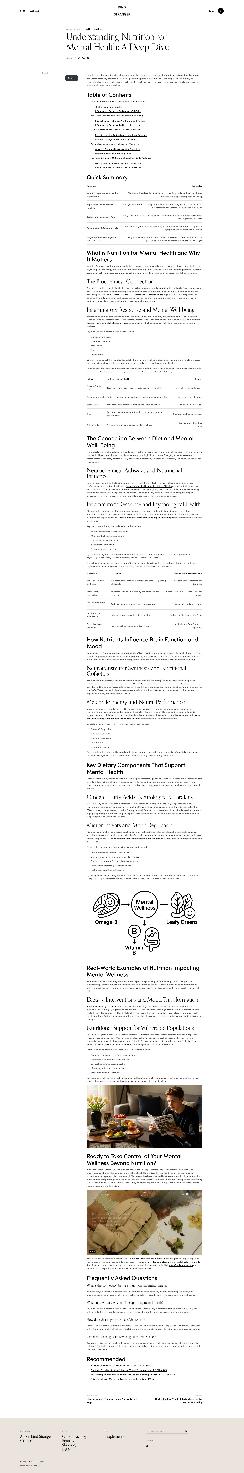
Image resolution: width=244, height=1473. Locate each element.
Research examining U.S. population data (107, 1006)
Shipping (69, 1445)
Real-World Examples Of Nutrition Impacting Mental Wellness (121, 157)
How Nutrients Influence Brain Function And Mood (115, 129)
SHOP (23, 10)
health (87, 29)
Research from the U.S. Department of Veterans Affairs (136, 294)
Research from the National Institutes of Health (149, 486)
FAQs (66, 1449)
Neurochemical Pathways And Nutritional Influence (120, 120)
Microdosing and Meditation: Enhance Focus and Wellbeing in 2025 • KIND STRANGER (133, 1374)
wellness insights (191, 1261)
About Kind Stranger (36, 1436)
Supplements (114, 1436)
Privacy (23, 1461)
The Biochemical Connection (109, 106)
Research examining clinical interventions (158, 806)
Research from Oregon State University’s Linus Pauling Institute (136, 683)
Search (45, 73)
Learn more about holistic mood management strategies (146, 517)
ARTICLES (34, 10)
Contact (26, 1440)
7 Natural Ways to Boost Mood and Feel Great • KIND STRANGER (122, 1365)
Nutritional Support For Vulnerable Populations (118, 167)
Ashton (99, 29)
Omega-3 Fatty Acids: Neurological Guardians (117, 149)
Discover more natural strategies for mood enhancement (114, 322)
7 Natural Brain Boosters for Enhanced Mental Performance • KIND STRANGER (129, 1370)
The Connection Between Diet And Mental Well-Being (117, 115)
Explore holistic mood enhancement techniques (110, 1044)
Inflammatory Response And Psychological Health (119, 125)
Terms (31, 1461)
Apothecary (41, 1461)
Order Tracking (74, 1436)
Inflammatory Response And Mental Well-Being (118, 111)
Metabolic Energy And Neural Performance (116, 139)
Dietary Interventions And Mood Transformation (118, 163)
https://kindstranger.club (181, 1265)
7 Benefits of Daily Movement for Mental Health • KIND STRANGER (123, 1378)
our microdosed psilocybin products (147, 1258)
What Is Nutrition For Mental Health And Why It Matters (118, 101)
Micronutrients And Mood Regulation (113, 153)
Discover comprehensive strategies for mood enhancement (136, 838)
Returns (68, 1440)
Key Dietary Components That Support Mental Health (117, 143)
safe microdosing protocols (155, 1261)
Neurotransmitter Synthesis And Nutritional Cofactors (121, 135)
